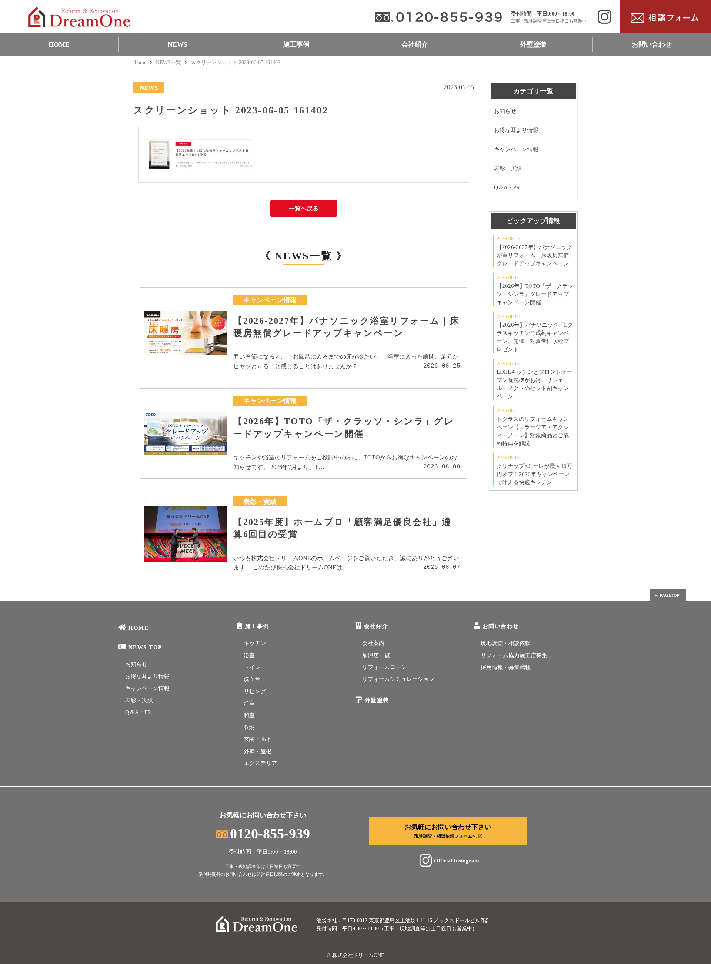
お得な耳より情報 (516, 130)
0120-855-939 (270, 833)
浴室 (249, 655)
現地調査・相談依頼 (506, 643)
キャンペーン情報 (516, 149)
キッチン (255, 643)
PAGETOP (670, 595)
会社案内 (373, 643)
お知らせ (505, 111)
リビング (255, 691)
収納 (249, 727)
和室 (249, 715)
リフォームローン (384, 667)
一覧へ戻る (303, 208)
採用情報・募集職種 (506, 667)
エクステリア (260, 763)
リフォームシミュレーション (398, 679)
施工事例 (296, 44)
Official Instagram (456, 860)
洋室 (249, 703)
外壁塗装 (533, 44)
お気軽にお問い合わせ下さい (448, 831)
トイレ (252, 667)
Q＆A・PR (507, 187)
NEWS (177, 44)
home (140, 62)
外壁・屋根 (257, 751)
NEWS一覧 (168, 62)
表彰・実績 (508, 168)
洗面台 (252, 679)
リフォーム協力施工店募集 (514, 655)
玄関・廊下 (257, 739)
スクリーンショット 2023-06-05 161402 (235, 62)
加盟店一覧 (376, 655)
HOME (59, 44)
